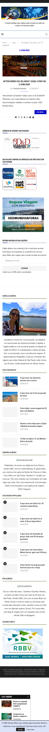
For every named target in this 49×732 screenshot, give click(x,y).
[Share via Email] (33, 117)
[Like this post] (16, 117)
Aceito (20, 729)
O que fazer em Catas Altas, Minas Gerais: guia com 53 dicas (33, 551)
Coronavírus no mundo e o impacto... (20, 715)
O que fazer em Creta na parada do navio (33, 394)
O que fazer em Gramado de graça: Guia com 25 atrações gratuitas (32, 536)
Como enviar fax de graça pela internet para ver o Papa (32, 566)
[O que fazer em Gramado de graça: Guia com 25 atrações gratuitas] (10, 538)
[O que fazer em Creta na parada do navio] (10, 397)
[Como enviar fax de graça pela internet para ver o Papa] (10, 569)
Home (5, 43)
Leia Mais (39, 112)
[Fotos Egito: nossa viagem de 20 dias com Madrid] (10, 412)
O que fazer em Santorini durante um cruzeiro (30, 379)
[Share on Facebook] (18, 117)
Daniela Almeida (19, 88)
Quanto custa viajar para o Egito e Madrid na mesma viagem (33, 424)
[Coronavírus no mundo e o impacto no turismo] (7, 716)
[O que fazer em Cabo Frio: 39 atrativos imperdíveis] (10, 507)
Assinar (24, 268)
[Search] (46, 34)
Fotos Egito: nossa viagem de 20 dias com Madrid (33, 409)
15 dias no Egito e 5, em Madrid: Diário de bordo (33, 440)
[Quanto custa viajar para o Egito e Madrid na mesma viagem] (10, 427)
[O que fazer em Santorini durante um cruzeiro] (10, 382)
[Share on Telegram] (30, 117)
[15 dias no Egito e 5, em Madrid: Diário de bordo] (10, 442)
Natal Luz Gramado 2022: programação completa (20, 704)
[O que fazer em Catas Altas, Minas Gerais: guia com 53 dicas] (10, 553)
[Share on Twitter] (21, 117)
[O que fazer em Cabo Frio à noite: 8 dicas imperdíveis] (10, 522)
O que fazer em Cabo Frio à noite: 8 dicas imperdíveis (31, 520)
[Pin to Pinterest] (24, 117)
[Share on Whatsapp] (27, 117)
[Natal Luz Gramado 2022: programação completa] (7, 703)
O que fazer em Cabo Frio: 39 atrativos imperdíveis (31, 504)
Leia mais (30, 729)
